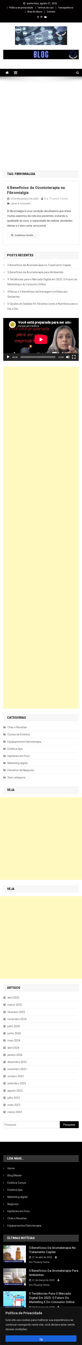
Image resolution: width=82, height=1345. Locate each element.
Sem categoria (16, 777)
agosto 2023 (15, 1090)
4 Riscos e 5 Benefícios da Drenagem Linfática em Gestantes (37, 294)
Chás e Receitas (17, 727)
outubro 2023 (15, 1076)
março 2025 (14, 1004)
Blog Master (14, 1175)
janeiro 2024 (14, 1054)
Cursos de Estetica (18, 734)
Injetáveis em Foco (18, 755)
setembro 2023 (16, 1083)
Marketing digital (17, 763)
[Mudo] (68, 357)
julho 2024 (13, 1026)
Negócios (12, 1204)
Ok (41, 1339)
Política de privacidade (21, 7)
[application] (41, 339)
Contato (51, 11)
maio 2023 (13, 1104)
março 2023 (14, 1112)
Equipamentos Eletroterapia (24, 741)
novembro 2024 (17, 1019)
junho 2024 (14, 1033)
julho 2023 (13, 1097)
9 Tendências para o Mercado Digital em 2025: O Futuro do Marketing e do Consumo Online (42, 282)
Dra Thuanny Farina (56, 198)
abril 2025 (13, 997)
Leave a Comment (20, 203)
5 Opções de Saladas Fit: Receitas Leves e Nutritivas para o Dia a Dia (42, 306)
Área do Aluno (34, 11)
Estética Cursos (16, 1182)
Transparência (65, 7)
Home (11, 1168)
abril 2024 (13, 1047)
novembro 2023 (17, 1069)
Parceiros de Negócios (20, 770)
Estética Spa (15, 748)
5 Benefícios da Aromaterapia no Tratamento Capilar (39, 265)
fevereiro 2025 (16, 1012)
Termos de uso (45, 7)
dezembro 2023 (17, 1062)
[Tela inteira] (74, 357)
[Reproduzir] (8, 357)
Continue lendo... (25, 235)
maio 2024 (13, 1040)
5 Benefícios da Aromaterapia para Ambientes (35, 272)
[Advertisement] (41, 123)
